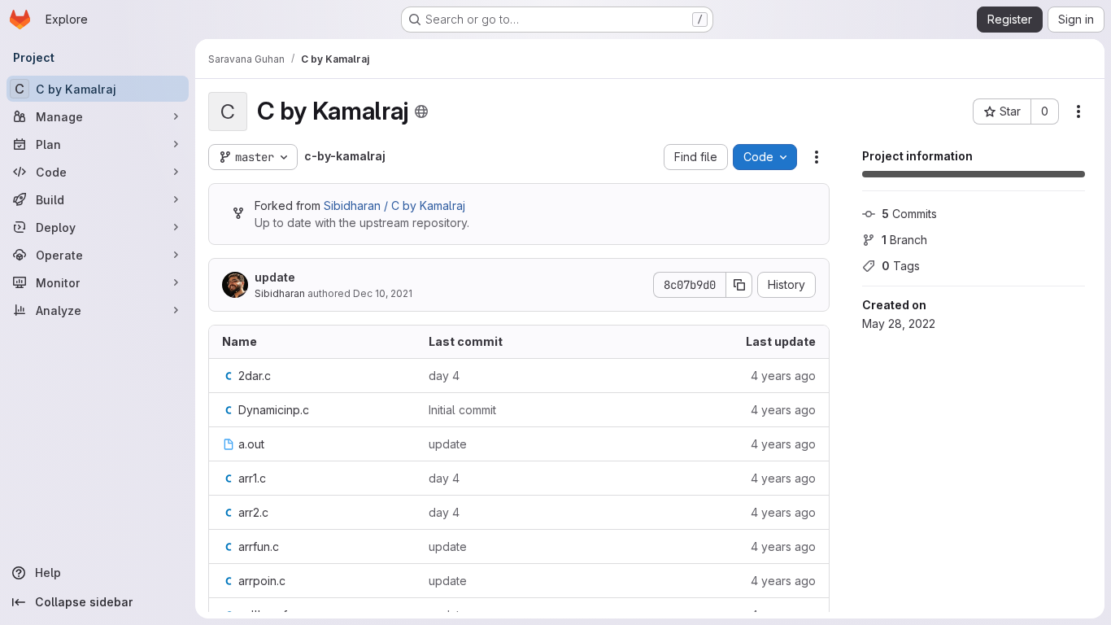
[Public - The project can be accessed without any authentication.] (421, 111)
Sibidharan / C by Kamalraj (394, 205)
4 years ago (783, 375)
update (275, 277)
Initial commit (462, 410)
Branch (904, 240)
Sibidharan (280, 293)
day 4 (444, 375)
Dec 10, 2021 (382, 293)
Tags (901, 266)
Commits (909, 214)
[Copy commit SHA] (739, 285)
